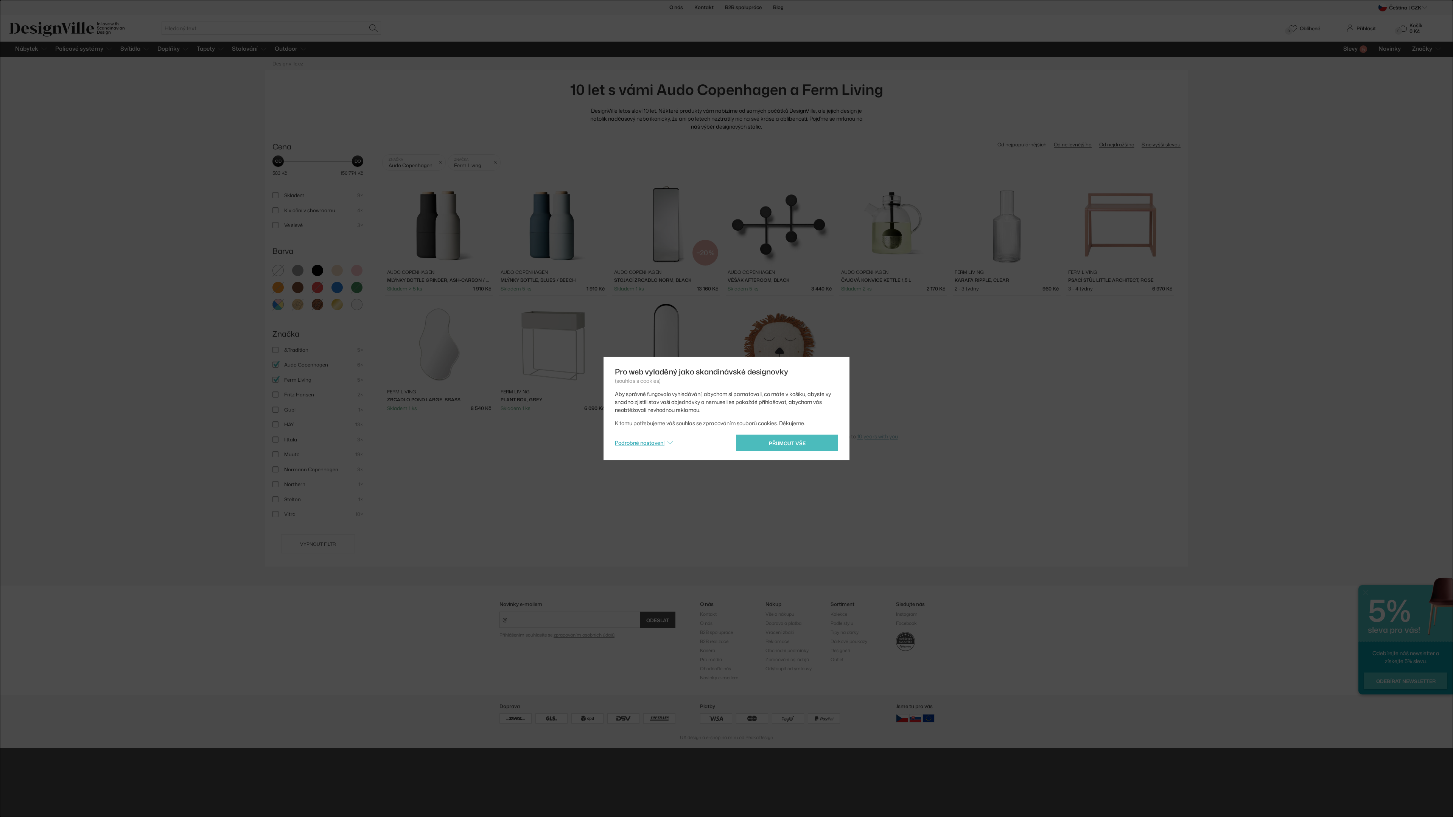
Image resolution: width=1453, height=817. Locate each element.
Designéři (840, 650)
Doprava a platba (783, 623)
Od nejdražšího (1116, 144)
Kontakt (704, 7)
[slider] (278, 161)
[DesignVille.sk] (915, 717)
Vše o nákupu (779, 614)
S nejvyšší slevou (1161, 144)
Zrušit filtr (440, 162)
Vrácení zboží (779, 632)
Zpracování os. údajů (787, 659)
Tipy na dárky (845, 632)
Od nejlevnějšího (1073, 144)
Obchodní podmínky (787, 650)
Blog (778, 7)
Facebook (906, 623)
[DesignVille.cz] (902, 717)
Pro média (711, 659)
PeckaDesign (759, 737)
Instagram (907, 614)
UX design (690, 737)
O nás (676, 7)
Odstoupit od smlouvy (788, 668)
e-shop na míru (722, 737)
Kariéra (707, 650)
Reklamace (777, 641)
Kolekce (839, 614)
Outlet (837, 659)
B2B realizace (714, 641)
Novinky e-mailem (520, 604)
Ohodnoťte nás (715, 668)
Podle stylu (842, 623)
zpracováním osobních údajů (584, 635)
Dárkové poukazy (849, 641)
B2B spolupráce (743, 7)
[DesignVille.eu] (929, 717)
